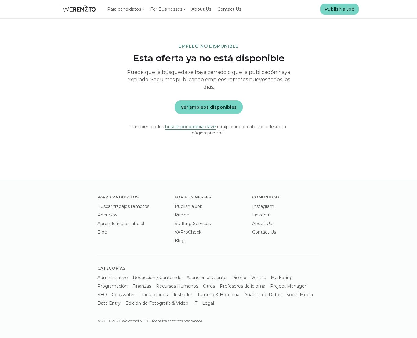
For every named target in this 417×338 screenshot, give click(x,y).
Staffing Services (193, 223)
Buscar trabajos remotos (123, 206)
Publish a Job (339, 9)
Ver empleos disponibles (209, 107)
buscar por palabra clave (190, 126)
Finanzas (141, 286)
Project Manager (288, 286)
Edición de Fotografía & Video (156, 303)
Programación (112, 286)
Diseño (238, 277)
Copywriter (123, 294)
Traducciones (154, 294)
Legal (208, 303)
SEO (102, 294)
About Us (201, 9)
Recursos (107, 215)
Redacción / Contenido (157, 277)
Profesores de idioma (242, 286)
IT (195, 303)
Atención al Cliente (207, 277)
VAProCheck (188, 232)
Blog (102, 232)
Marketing (282, 277)
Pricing (182, 215)
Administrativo (112, 277)
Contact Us (229, 9)
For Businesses (167, 9)
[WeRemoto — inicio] (79, 9)
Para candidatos (125, 9)
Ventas (258, 277)
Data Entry (109, 303)
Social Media (299, 294)
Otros (209, 286)
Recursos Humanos (177, 286)
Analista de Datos (262, 294)
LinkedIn (261, 215)
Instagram (263, 206)
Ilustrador (182, 294)
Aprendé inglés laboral (120, 223)
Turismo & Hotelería (218, 294)
